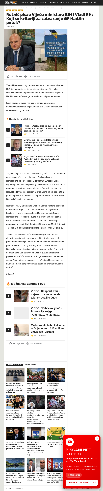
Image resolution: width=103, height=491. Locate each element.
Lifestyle (52, 3)
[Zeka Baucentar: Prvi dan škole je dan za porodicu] (56, 433)
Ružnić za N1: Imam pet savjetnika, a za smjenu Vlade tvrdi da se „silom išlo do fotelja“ (36, 476)
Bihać (22, 8)
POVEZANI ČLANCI (14, 365)
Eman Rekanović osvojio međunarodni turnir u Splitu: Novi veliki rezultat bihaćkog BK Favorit (15, 415)
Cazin (20, 10)
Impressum (86, 3)
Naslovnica (9, 8)
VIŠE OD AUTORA (30, 365)
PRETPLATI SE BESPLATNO (81, 483)
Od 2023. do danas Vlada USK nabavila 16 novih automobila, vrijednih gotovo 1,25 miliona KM (15, 387)
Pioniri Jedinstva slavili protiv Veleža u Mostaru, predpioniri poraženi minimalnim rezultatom (35, 388)
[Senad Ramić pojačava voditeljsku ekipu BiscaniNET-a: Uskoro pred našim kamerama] (15, 433)
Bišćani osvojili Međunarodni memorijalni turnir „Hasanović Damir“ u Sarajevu (55, 387)
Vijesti (32, 3)
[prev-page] (61, 365)
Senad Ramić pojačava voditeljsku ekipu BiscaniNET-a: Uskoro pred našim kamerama (15, 445)
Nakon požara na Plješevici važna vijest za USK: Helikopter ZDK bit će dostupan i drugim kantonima (15, 477)
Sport (42, 3)
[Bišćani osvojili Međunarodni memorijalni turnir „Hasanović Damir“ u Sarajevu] (56, 375)
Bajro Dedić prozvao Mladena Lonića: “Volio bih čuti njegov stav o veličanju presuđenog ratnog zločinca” (56, 415)
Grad (24, 3)
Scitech (74, 3)
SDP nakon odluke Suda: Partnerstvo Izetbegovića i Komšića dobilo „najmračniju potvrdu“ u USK (55, 477)
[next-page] (64, 365)
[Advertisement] (35, 353)
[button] (95, 3)
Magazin (63, 3)
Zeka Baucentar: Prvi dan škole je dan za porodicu (55, 444)
